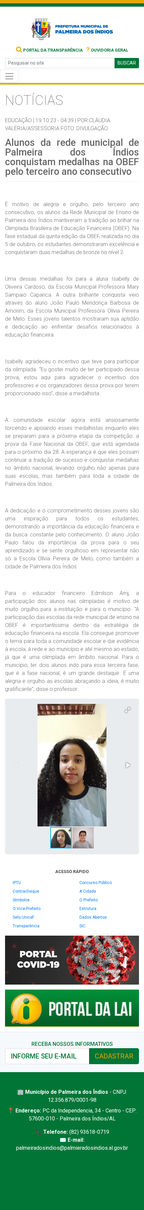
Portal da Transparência (52, 50)
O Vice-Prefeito (27, 908)
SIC (82, 926)
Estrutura (87, 908)
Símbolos (21, 900)
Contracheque (26, 891)
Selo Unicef (23, 917)
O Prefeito (88, 900)
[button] (127, 710)
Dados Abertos (93, 917)
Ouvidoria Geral (107, 50)
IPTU (17, 882)
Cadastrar (114, 1056)
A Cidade (87, 891)
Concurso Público (95, 882)
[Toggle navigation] (9, 76)
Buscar (127, 63)
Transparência (26, 926)
